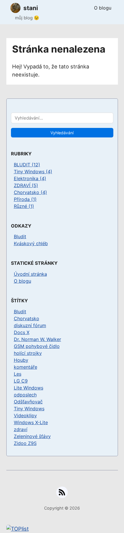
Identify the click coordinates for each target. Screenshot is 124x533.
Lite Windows (28, 388)
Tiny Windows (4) (33, 171)
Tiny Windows (29, 408)
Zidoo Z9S (25, 443)
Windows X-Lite (31, 422)
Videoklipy (25, 415)
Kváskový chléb (31, 243)
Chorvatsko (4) (30, 192)
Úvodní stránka (30, 274)
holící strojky (28, 353)
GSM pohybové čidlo (37, 346)
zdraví (20, 429)
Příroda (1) (25, 199)
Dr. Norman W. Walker (37, 339)
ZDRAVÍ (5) (26, 185)
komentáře (25, 367)
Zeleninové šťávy (32, 436)
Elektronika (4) (30, 178)
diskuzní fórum (30, 325)
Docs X (21, 332)
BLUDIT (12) (27, 164)
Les (17, 374)
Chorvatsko (26, 318)
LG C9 (21, 381)
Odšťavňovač (28, 402)
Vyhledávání (62, 132)
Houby (21, 360)
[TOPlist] (62, 529)
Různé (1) (24, 206)
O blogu (102, 8)
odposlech (25, 395)
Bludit (20, 236)
